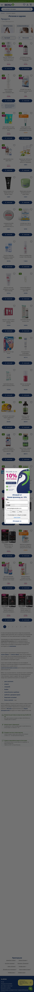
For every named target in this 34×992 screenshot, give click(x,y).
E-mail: (8, 505)
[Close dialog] (27, 470)
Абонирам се (17, 521)
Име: (7, 499)
